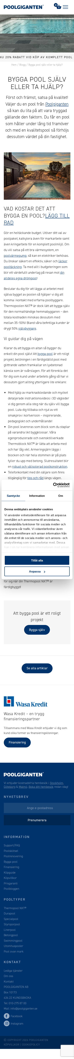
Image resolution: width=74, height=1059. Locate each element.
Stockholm (56, 783)
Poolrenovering (13, 856)
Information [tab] (37, 495)
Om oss (8, 976)
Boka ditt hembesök (41, 787)
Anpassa (35, 571)
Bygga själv (37, 629)
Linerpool (10, 930)
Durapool (9, 913)
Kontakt (9, 981)
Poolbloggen (11, 889)
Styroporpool (12, 924)
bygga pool (45, 353)
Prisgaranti (11, 883)
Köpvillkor (10, 878)
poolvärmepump (15, 255)
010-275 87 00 (17, 1003)
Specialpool (11, 919)
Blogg (22, 65)
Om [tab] (60, 495)
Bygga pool (10, 862)
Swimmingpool (13, 940)
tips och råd (35, 478)
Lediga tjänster (13, 971)
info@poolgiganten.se (23, 1009)
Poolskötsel (11, 851)
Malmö (23, 787)
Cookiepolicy (31, 1044)
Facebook (17, 1016)
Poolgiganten (56, 104)
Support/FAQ (12, 845)
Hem (14, 65)
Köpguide (10, 873)
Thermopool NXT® (15, 908)
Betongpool (11, 935)
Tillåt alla (37, 560)
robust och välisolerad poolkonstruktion (39, 466)
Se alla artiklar (37, 668)
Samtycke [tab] (13, 495)
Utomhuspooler (13, 946)
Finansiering (17, 742)
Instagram (17, 1024)
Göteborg (9, 787)
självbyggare (27, 328)
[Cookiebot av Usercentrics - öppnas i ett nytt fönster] (53, 485)
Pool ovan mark (14, 951)
